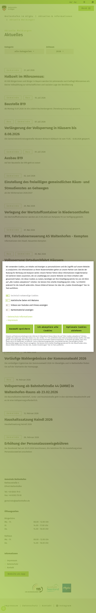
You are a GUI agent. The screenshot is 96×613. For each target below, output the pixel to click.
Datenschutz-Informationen (19, 316)
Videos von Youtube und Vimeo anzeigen (29, 305)
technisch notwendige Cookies (24, 295)
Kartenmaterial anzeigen (22, 310)
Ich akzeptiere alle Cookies (48, 329)
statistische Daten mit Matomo (25, 300)
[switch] (8, 300)
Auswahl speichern (19, 329)
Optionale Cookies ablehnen (76, 329)
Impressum (12, 320)
